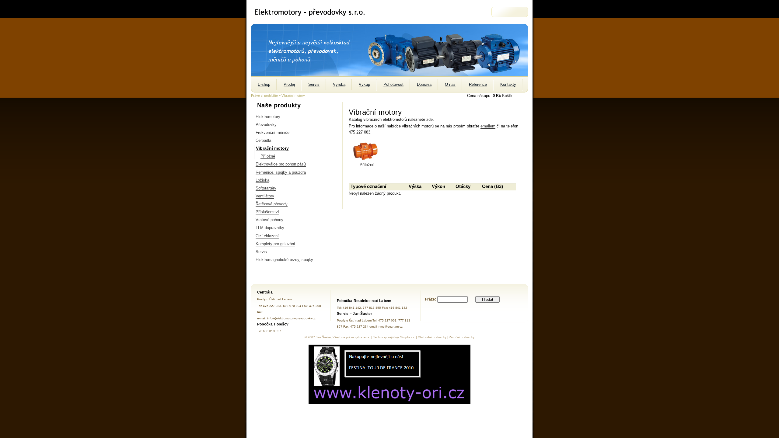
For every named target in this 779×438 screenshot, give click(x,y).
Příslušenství (267, 212)
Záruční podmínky (461, 337)
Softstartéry (266, 188)
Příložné (267, 156)
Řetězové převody (272, 204)
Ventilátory (265, 196)
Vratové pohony (269, 219)
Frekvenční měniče (272, 132)
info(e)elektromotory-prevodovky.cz (291, 318)
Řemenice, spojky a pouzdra (281, 172)
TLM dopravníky (270, 227)
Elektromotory (268, 116)
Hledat (487, 299)
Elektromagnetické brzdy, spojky (284, 259)
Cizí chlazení (267, 236)
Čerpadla (263, 140)
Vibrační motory (272, 148)
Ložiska (262, 180)
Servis (261, 251)
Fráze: (430, 299)
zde (429, 119)
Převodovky (266, 124)
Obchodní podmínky (432, 337)
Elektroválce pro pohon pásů (281, 164)
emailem (487, 126)
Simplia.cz (407, 337)
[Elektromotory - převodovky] (312, 12)
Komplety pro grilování (275, 244)
